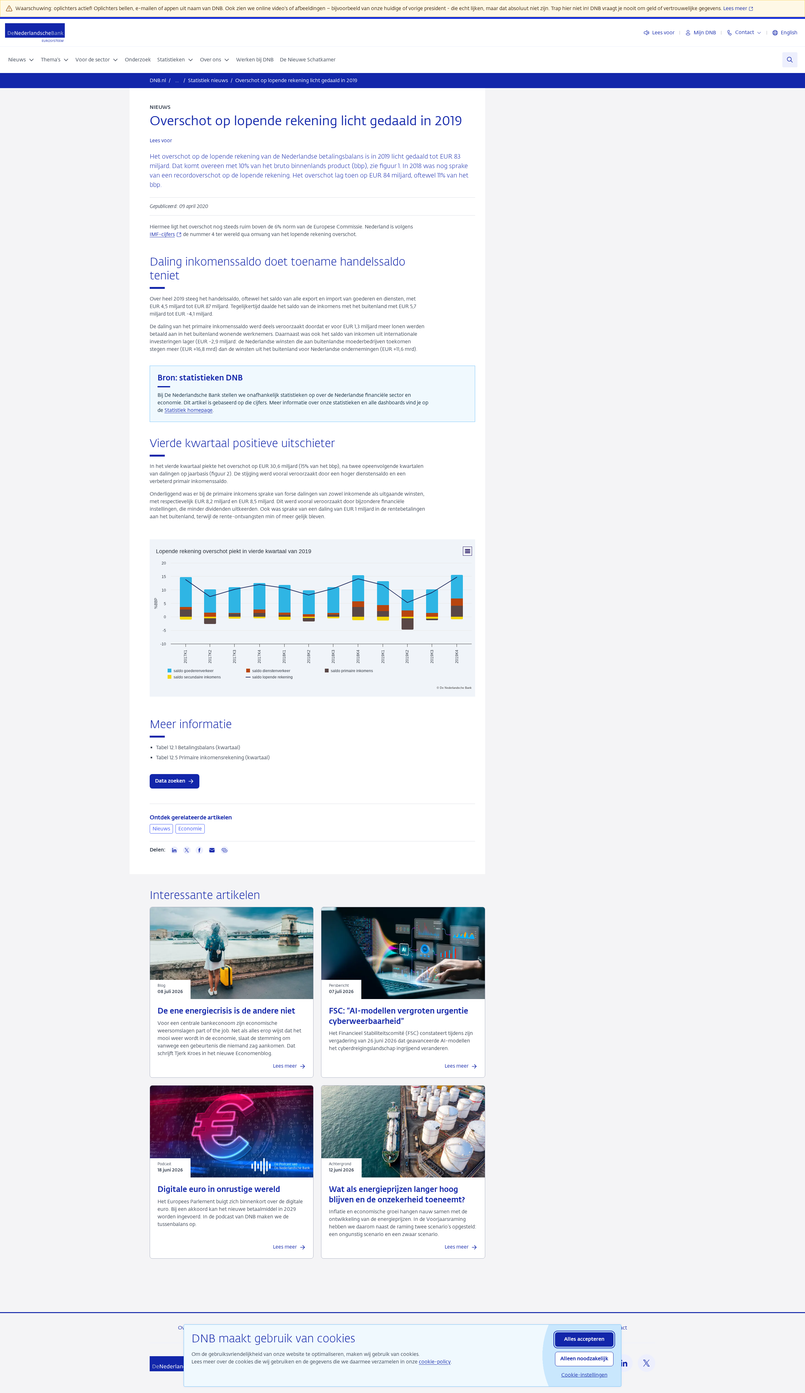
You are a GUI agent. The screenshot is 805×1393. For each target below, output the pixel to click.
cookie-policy (435, 1362)
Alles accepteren (584, 1339)
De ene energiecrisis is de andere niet (226, 1011)
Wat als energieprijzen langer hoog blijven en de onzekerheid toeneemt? (397, 1195)
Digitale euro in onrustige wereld (219, 1190)
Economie (190, 829)
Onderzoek (138, 60)
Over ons (210, 60)
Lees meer (735, 8)
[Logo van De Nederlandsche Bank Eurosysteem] (35, 32)
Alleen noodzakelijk (584, 1359)
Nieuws (17, 60)
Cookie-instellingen (584, 1375)
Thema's (50, 60)
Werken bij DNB (255, 60)
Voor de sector (92, 60)
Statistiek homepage (188, 410)
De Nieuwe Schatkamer (308, 60)
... (177, 80)
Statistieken (171, 60)
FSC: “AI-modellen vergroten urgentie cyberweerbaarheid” (398, 1016)
